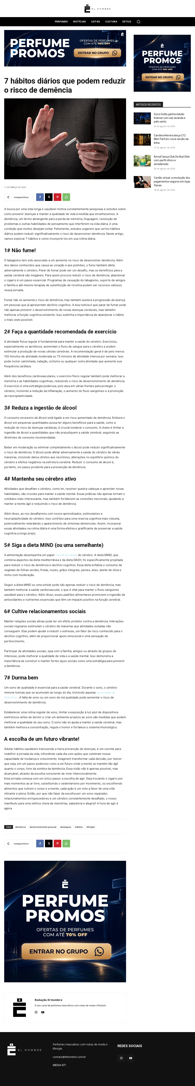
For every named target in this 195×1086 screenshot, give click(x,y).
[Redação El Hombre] (19, 1008)
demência (20, 826)
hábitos (79, 826)
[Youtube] (42, 1011)
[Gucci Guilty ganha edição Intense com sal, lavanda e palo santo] (142, 118)
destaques (65, 826)
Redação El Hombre (48, 1000)
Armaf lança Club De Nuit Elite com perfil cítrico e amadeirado (172, 160)
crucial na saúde (66, 555)
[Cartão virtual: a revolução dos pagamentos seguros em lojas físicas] (142, 182)
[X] (49, 197)
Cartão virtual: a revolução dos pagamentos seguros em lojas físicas (172, 181)
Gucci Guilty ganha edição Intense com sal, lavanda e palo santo (169, 118)
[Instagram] (36, 1011)
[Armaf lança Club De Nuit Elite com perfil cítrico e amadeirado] (142, 161)
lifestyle (91, 826)
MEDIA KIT (59, 1065)
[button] (138, 21)
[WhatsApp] (66, 197)
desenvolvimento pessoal (43, 826)
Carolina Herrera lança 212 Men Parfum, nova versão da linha (171, 139)
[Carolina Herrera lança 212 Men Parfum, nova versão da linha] (142, 140)
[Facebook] (40, 197)
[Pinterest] (57, 197)
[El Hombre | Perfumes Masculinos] (97, 8)
